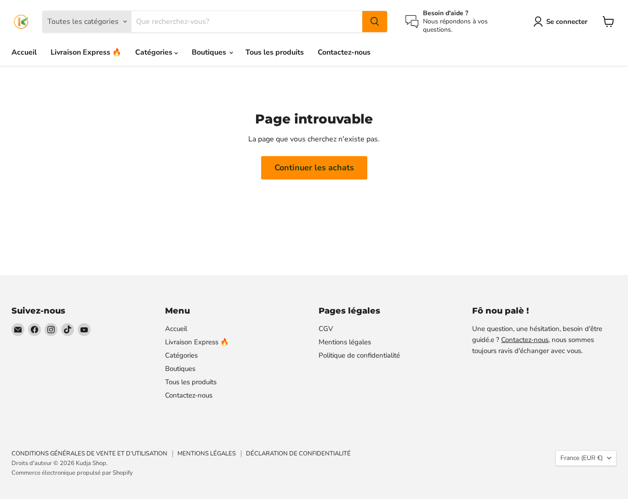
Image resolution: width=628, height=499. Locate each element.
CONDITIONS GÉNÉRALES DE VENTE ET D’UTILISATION (89, 453)
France (581, 458)
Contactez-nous (344, 52)
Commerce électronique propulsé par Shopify (72, 473)
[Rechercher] (374, 21)
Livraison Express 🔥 (86, 52)
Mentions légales (345, 342)
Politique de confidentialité (359, 355)
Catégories (154, 52)
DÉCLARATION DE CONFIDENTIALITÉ (298, 453)
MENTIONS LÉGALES (206, 453)
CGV (326, 328)
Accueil (24, 52)
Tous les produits (274, 52)
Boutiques (210, 52)
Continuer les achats (314, 167)
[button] (562, 21)
